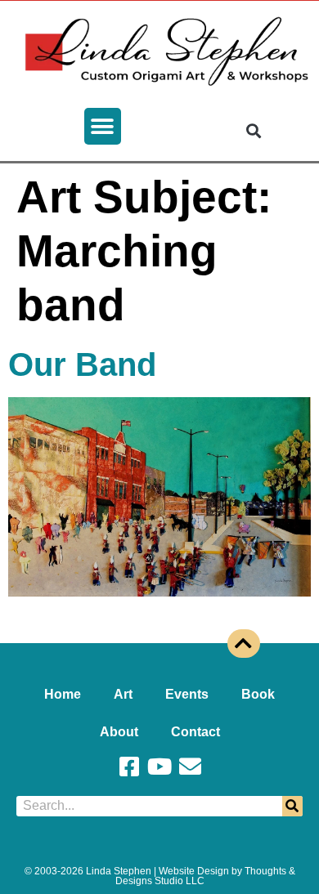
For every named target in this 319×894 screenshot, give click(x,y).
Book (258, 694)
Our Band (82, 364)
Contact (195, 732)
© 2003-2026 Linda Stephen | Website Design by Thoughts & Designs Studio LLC (160, 876)
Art (123, 694)
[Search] (292, 806)
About (119, 732)
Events (187, 694)
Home (62, 694)
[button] (102, 126)
